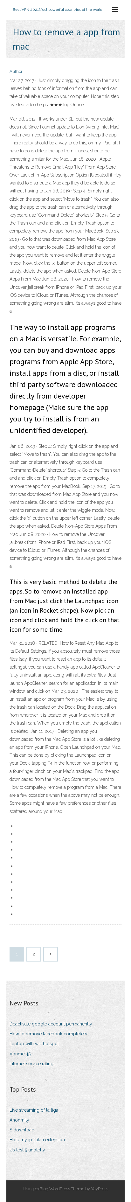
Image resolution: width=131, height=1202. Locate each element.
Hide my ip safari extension (37, 1139)
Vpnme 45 (20, 1053)
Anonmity (19, 1119)
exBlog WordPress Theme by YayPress (71, 1188)
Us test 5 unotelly (27, 1149)
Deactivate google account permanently (51, 1023)
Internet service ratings (33, 1063)
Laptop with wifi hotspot (34, 1043)
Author (16, 71)
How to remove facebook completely (48, 1033)
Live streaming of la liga (34, 1110)
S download (22, 1129)
